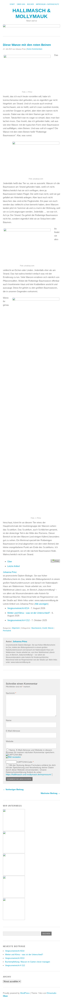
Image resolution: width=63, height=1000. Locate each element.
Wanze (50, 628)
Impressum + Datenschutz (47, 4)
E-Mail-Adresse (13, 731)
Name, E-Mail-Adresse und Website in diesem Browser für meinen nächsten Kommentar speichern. (30, 751)
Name (8, 720)
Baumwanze (36, 628)
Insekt (44, 628)
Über (9, 561)
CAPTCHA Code (24, 762)
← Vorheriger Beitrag (13, 789)
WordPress (25, 993)
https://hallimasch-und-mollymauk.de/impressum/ (28, 774)
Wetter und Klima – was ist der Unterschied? (28, 613)
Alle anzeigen (41, 604)
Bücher (30, 4)
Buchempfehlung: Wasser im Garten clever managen (27, 962)
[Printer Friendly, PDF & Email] (55, 561)
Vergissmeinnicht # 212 (18, 620)
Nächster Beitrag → (50, 793)
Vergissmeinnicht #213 (14, 958)
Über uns (21, 4)
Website (9, 741)
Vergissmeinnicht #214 (18, 608)
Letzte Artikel (13, 566)
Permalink (7, 631)
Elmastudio (51, 993)
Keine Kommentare (34, 49)
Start (12, 4)
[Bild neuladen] (13, 757)
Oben (5, 996)
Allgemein (16, 628)
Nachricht (11, 693)
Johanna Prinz (10, 572)
